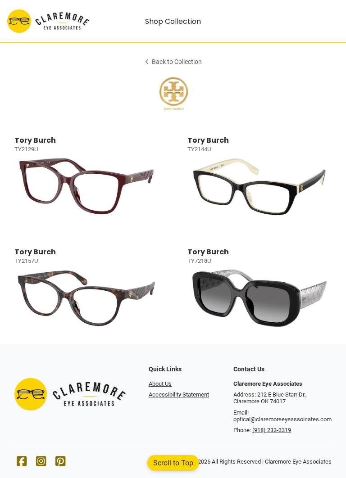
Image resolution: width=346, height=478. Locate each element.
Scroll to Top (173, 463)
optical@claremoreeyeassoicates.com (282, 419)
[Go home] (48, 21)
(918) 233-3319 (271, 430)
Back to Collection (177, 62)
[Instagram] (41, 463)
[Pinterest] (60, 463)
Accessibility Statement (179, 394)
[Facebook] (21, 463)
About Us (160, 383)
